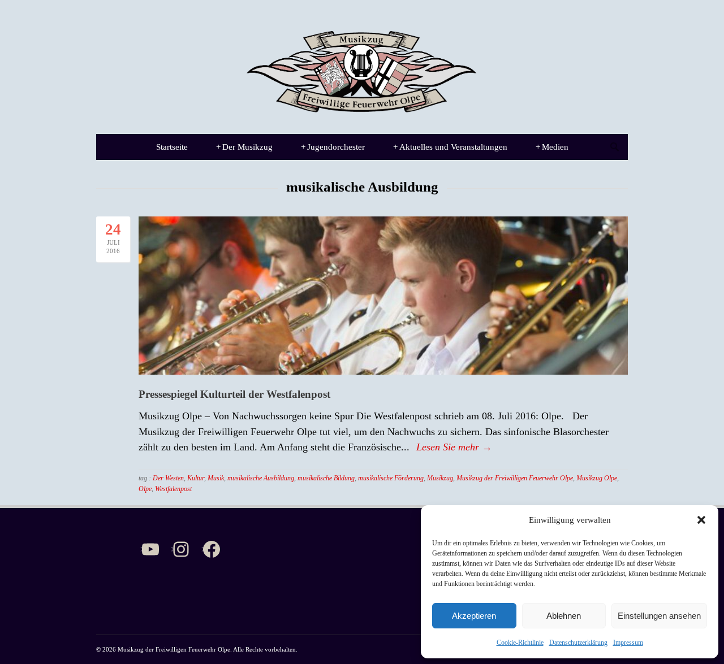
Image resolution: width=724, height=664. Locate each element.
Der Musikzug (244, 146)
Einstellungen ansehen (659, 615)
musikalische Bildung (326, 478)
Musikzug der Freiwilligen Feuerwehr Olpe (514, 478)
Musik (216, 478)
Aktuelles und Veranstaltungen (450, 146)
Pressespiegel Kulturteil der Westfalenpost (234, 394)
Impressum (628, 642)
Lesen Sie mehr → (454, 447)
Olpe (145, 489)
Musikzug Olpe (596, 478)
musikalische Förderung (391, 478)
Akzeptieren (474, 615)
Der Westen (168, 478)
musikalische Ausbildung (260, 478)
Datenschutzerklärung (578, 642)
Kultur (195, 478)
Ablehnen (563, 615)
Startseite (172, 146)
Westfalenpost (173, 489)
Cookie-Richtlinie (520, 642)
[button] (701, 520)
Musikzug (440, 478)
